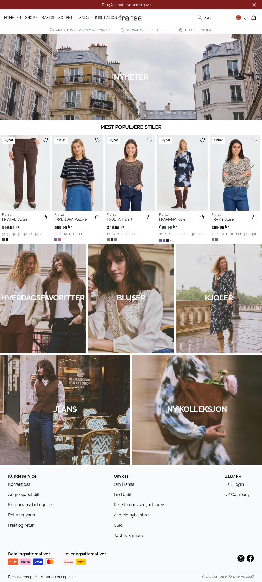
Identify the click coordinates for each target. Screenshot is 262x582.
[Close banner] (254, 5)
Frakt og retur (21, 525)
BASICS (48, 18)
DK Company (237, 494)
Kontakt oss (19, 484)
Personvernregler (22, 577)
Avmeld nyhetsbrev (132, 515)
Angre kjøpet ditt (23, 494)
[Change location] (238, 18)
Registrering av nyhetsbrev (139, 504)
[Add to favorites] (45, 140)
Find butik (123, 494)
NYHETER (12, 18)
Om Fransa (124, 484)
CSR (118, 525)
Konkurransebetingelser (30, 504)
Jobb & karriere (128, 535)
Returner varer (22, 515)
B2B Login (234, 484)
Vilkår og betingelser (58, 577)
